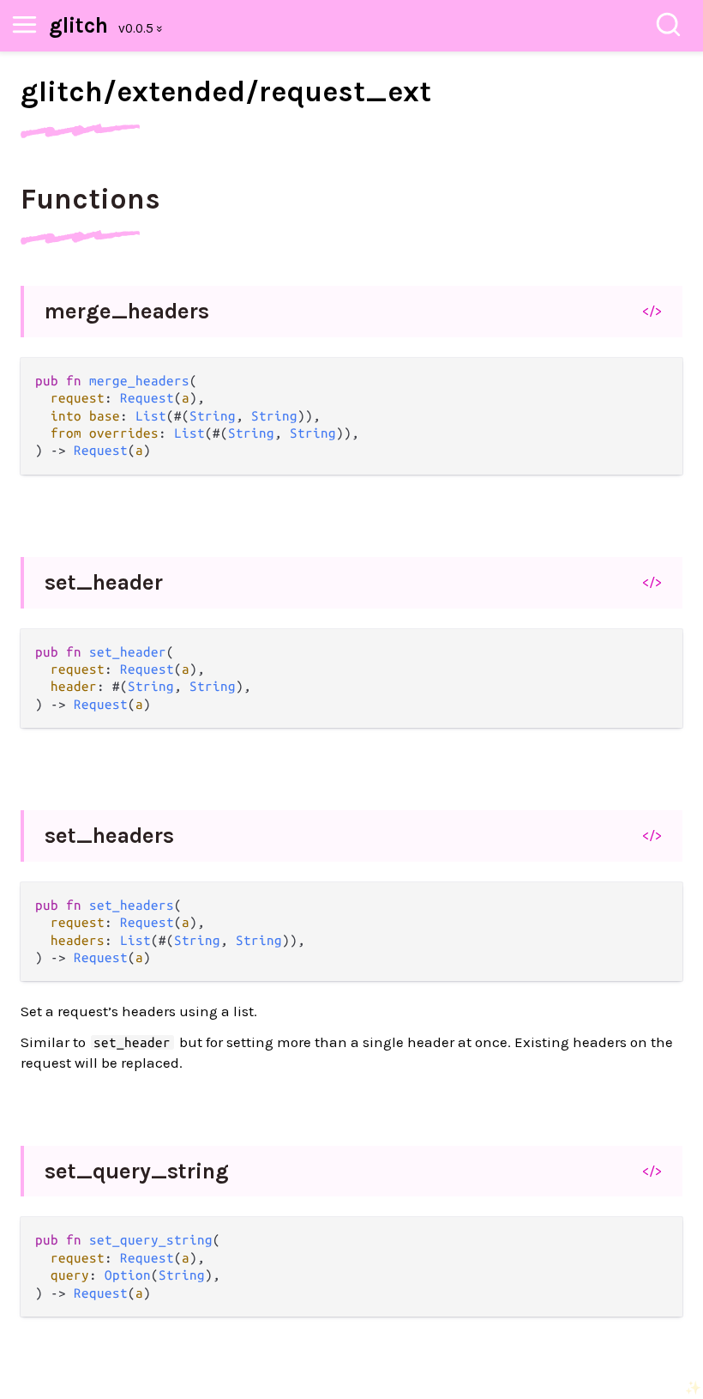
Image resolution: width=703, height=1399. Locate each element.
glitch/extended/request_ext (226, 92)
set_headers (109, 835)
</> (652, 310)
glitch (78, 25)
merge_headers (127, 311)
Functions (90, 199)
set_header (104, 582)
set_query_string (137, 1171)
